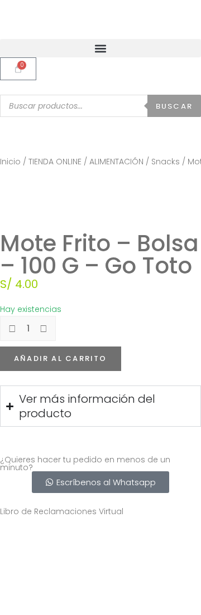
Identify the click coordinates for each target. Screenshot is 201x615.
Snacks (165, 161)
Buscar (174, 106)
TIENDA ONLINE (55, 161)
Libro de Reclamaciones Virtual (61, 511)
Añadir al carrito (60, 358)
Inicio (10, 161)
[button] (100, 48)
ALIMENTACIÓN (116, 161)
